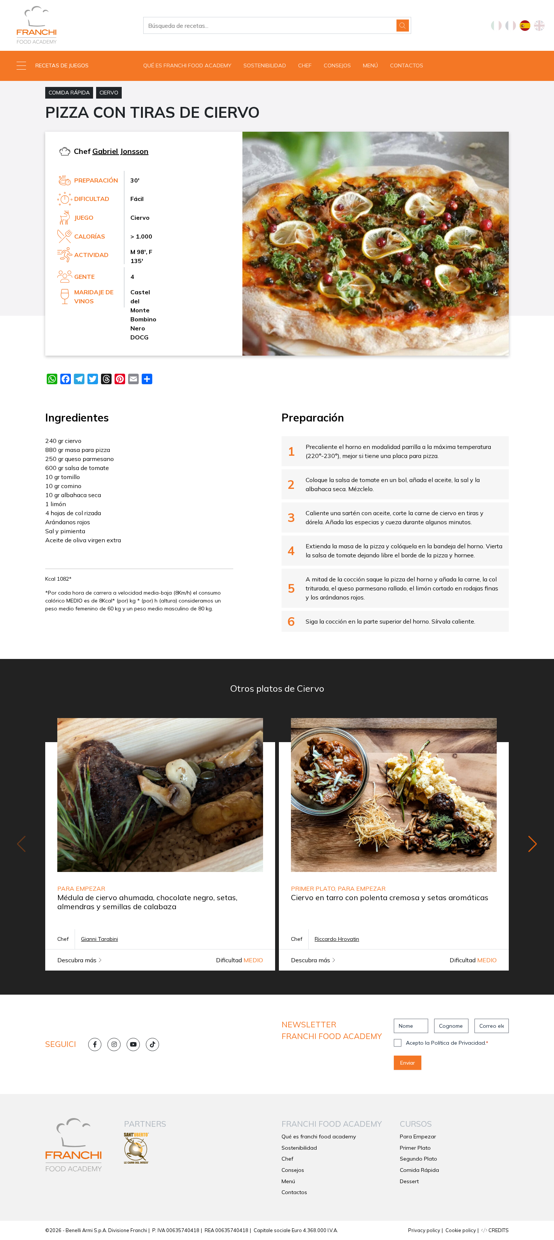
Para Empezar (418, 1136)
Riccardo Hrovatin (337, 939)
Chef (305, 65)
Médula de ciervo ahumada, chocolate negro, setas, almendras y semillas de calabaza (147, 902)
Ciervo (108, 92)
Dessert (409, 1181)
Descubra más (77, 960)
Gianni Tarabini (99, 939)
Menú (370, 65)
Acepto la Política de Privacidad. (447, 1042)
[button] (69, 66)
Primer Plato (415, 1147)
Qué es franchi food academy (187, 65)
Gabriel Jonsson (120, 151)
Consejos (337, 65)
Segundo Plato (418, 1158)
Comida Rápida (69, 92)
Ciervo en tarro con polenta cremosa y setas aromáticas (389, 897)
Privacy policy (424, 1230)
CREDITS (498, 1230)
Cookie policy (460, 1230)
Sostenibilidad (264, 65)
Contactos (406, 65)
